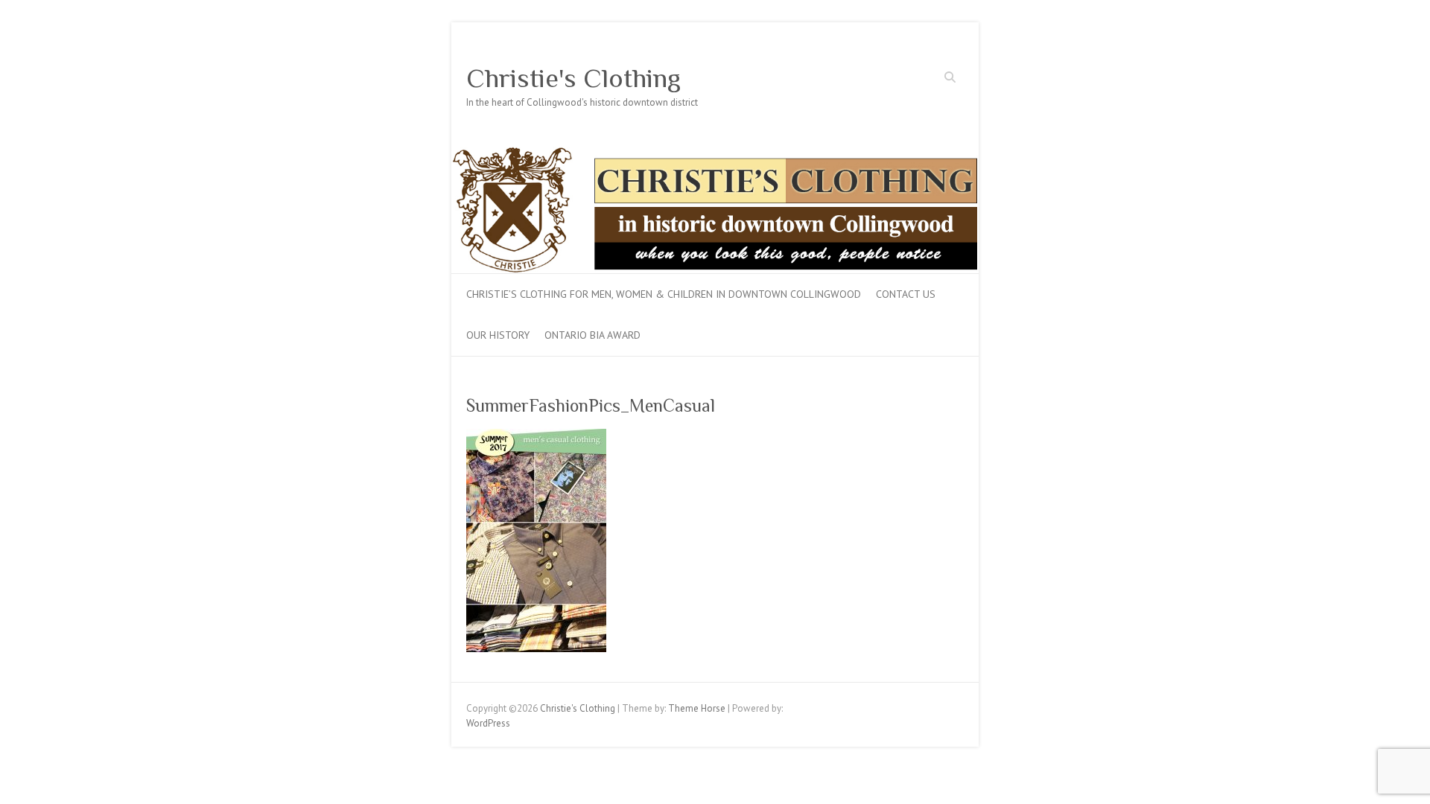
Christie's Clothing (573, 78)
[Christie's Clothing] (715, 153)
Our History (498, 335)
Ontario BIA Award (592, 335)
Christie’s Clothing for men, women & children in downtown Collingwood (663, 294)
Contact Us (905, 294)
